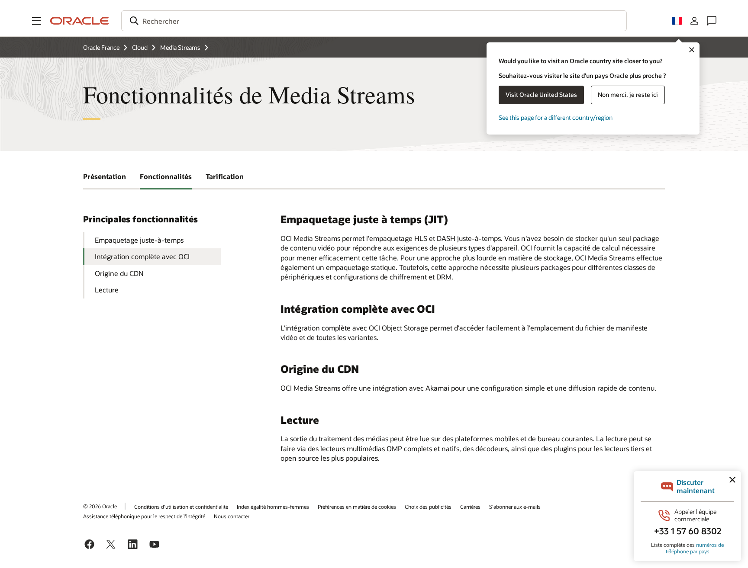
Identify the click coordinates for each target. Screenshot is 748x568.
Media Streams (180, 47)
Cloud (140, 47)
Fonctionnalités (166, 176)
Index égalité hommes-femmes (273, 506)
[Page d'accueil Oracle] (79, 20)
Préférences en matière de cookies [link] (357, 506)
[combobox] (374, 20)
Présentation (104, 176)
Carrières (470, 506)
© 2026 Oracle (100, 506)
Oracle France (101, 47)
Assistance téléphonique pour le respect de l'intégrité (144, 516)
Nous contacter (231, 516)
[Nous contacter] (711, 21)
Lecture (107, 289)
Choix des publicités (428, 506)
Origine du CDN (119, 273)
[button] (36, 21)
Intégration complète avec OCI (142, 256)
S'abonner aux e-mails (515, 506)
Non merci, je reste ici (628, 94)
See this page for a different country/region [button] (556, 117)
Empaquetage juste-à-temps (139, 239)
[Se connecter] (694, 21)
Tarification (225, 176)
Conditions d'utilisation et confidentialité (181, 506)
